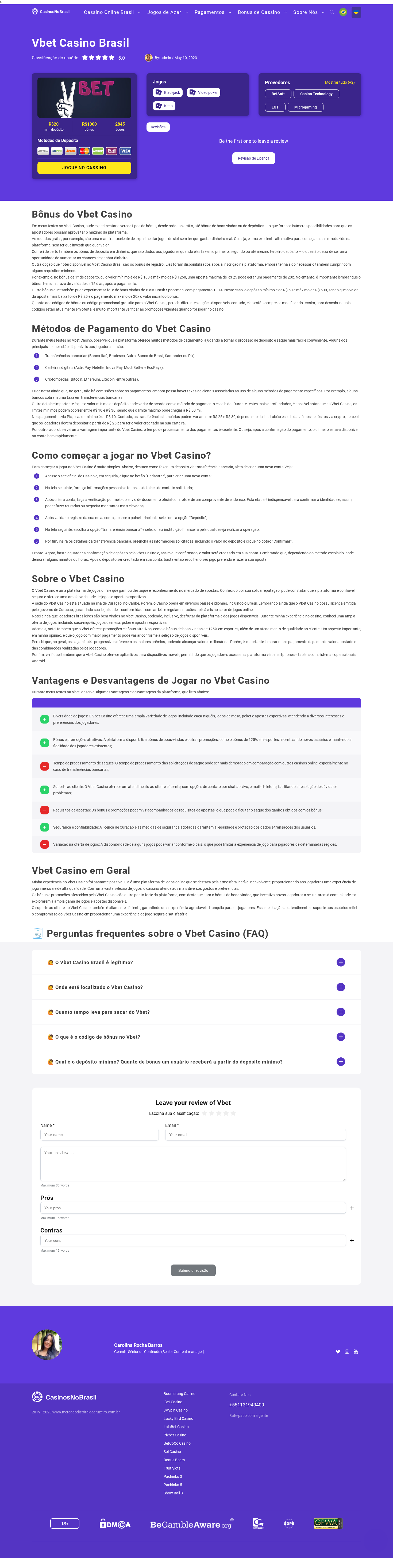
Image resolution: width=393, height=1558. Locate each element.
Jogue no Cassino (84, 167)
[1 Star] (85, 58)
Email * (172, 1125)
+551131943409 (246, 1405)
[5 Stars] (112, 58)
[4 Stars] (105, 58)
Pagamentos (210, 12)
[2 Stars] (92, 58)
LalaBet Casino (176, 1427)
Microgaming (305, 107)
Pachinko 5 (173, 1485)
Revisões (158, 127)
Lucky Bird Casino (178, 1418)
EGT (275, 107)
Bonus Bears (174, 1460)
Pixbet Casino (175, 1435)
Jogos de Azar (164, 12)
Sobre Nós (305, 12)
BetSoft (278, 94)
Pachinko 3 (173, 1476)
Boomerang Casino (179, 1393)
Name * (47, 1125)
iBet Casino (173, 1402)
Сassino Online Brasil (109, 12)
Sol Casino (172, 1451)
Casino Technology (316, 94)
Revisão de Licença (253, 158)
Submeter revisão (193, 1270)
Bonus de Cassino (259, 12)
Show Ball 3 (173, 1493)
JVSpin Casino (176, 1410)
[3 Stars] (98, 58)
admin (166, 58)
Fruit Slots (172, 1468)
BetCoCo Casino (177, 1443)
